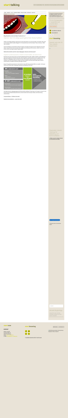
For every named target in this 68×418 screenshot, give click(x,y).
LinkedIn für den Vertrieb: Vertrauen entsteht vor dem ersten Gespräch (55, 314)
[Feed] (53, 35)
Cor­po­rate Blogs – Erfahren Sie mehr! (12, 96)
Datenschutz (61, 326)
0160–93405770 (9, 335)
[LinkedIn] (50, 35)
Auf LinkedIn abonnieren (55, 220)
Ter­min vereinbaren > (53, 26)
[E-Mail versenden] (29, 331)
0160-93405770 (55, 32)
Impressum (55, 326)
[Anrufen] (26, 331)
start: (11, 5)
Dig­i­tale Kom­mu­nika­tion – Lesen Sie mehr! (13, 99)
